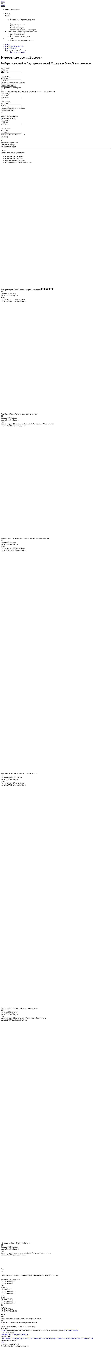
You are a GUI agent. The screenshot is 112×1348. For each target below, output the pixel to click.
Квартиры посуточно (17, 52)
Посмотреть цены (7, 110)
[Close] (2, 1271)
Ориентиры (48, 1338)
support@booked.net (21, 1334)
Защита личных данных (55, 1330)
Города (20, 1338)
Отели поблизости (71, 1330)
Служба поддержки (12, 1330)
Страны (4, 1338)
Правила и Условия (39, 1330)
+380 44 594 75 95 (7, 1334)
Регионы (35, 1338)
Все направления (86, 1338)
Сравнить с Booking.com (12, 88)
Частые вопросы (26, 1330)
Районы (41, 1338)
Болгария (62, 1338)
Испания (69, 1338)
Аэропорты (27, 1338)
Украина (56, 1338)
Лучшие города (12, 1338)
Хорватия (76, 1338)
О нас (3, 1330)
